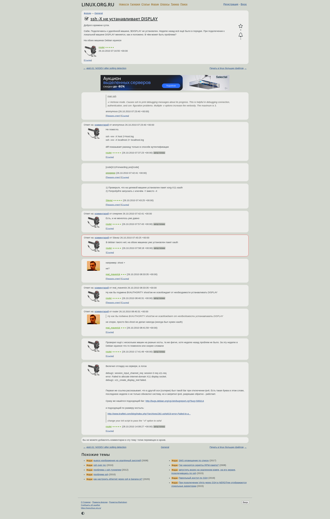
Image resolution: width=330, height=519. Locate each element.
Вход (244, 4)
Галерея (135, 4)
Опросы (165, 4)
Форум (155, 4)
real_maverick (113, 274)
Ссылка (87, 60)
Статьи (145, 4)
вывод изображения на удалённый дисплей (117, 460)
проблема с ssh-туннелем (107, 470)
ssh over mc (99, 465)
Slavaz (109, 200)
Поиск (183, 4)
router (102, 47)
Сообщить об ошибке (90, 505)
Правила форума (100, 502)
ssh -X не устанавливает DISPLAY (124, 18)
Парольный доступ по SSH (193, 478)
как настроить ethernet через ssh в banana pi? (117, 479)
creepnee (110, 173)
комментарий (102, 125)
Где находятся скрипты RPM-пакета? (199, 465)
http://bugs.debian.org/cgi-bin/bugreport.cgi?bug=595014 (175, 401)
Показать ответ (113, 116)
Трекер (175, 4)
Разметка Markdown (118, 502)
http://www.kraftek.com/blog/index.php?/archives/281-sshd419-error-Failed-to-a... (149, 413)
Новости (124, 4)
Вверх (245, 502)
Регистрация (230, 4)
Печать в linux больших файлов (227, 68)
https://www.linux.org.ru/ (91, 508)
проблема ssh (100, 474)
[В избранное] (240, 26)
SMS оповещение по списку (194, 460)
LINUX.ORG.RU (97, 4)
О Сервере (86, 502)
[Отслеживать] (240, 35)
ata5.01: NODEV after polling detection (106, 68)
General (98, 13)
